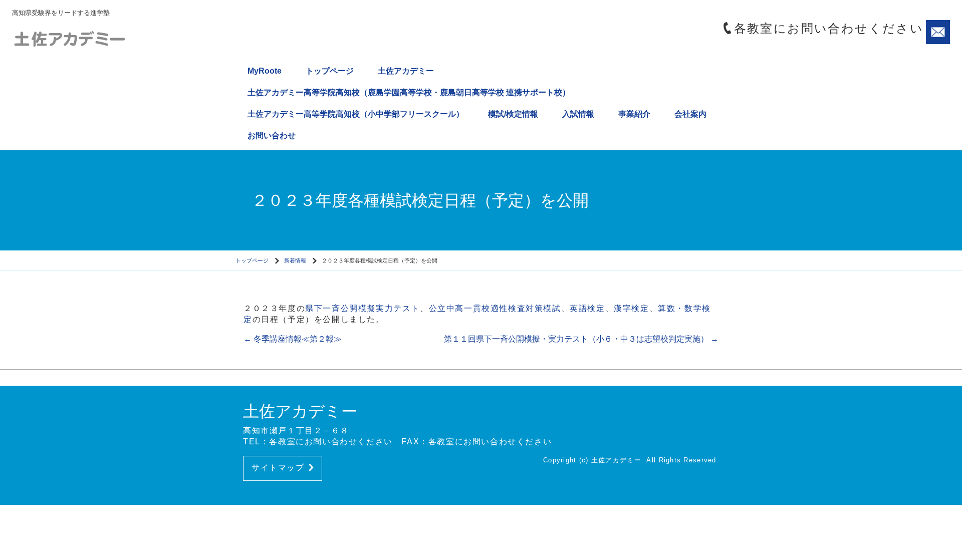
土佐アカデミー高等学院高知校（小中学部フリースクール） (356, 114)
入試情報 (578, 114)
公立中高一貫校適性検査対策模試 (495, 308)
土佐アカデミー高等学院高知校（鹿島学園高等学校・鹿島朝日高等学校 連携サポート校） (409, 92)
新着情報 (295, 260)
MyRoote (265, 71)
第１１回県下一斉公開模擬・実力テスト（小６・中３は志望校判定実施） (581, 339)
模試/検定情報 (513, 114)
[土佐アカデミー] (97, 38)
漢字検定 (631, 308)
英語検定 (587, 308)
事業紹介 (634, 114)
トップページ (330, 71)
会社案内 (690, 114)
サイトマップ (278, 467)
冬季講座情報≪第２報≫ (293, 339)
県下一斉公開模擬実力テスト (362, 308)
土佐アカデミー (406, 71)
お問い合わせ (272, 135)
